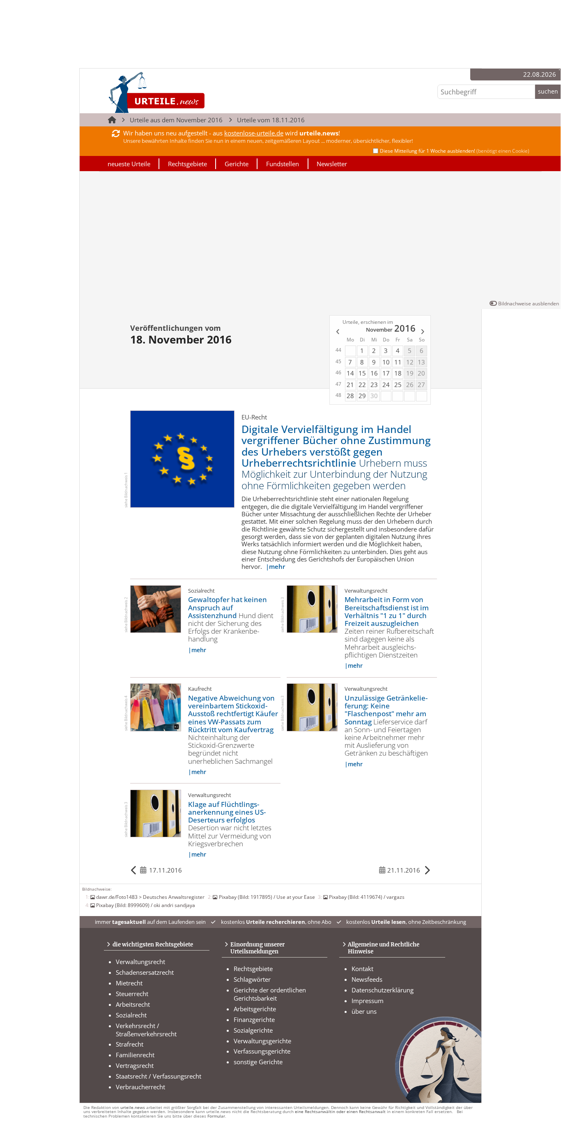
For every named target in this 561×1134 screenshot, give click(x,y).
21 (350, 384)
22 (362, 384)
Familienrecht (135, 1055)
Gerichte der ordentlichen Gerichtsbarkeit (270, 994)
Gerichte (236, 164)
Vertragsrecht (135, 1065)
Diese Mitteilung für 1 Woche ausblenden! (454, 150)
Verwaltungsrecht (140, 962)
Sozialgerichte (253, 1030)
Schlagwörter (252, 979)
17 (386, 373)
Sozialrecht (131, 1015)
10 (386, 362)
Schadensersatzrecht (145, 972)
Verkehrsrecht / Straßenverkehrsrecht (146, 1030)
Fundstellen (282, 164)
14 (350, 373)
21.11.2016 (403, 870)
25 (398, 384)
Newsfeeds (367, 979)
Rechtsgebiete (187, 164)
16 (374, 373)
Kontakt (362, 968)
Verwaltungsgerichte (262, 1041)
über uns (364, 1011)
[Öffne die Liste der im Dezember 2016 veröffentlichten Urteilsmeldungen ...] (423, 332)
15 (362, 373)
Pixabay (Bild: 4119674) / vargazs (367, 896)
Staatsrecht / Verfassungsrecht (158, 1076)
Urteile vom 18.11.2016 (271, 120)
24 (386, 384)
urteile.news (132, 1107)
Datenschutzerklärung (383, 990)
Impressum (368, 1001)
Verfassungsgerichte (262, 1051)
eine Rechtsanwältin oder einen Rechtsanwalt (340, 1111)
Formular (216, 1116)
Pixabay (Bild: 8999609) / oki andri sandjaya (145, 905)
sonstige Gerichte (258, 1062)
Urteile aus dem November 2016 (176, 120)
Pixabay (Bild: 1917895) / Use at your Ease (267, 896)
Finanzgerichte (254, 1019)
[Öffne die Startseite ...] (184, 92)
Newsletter (332, 164)
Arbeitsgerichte (255, 1009)
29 (362, 396)
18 (398, 373)
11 (398, 362)
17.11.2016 (165, 870)
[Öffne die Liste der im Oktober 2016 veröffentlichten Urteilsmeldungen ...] (337, 332)
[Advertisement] (320, 237)
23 (374, 384)
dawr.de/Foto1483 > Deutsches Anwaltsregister (150, 896)
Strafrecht (129, 1044)
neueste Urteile (129, 164)
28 (350, 396)
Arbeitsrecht (133, 1004)
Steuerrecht (132, 994)
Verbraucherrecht (140, 1087)
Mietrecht (129, 983)
